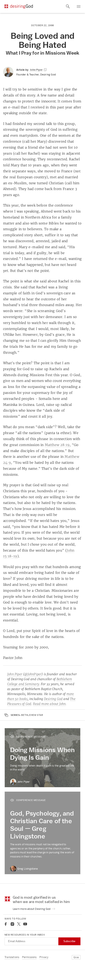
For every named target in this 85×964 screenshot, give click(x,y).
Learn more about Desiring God (32, 909)
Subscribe (69, 941)
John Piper (14, 674)
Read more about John (49, 704)
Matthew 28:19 (57, 445)
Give (76, 957)
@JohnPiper (32, 674)
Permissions (29, 957)
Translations (12, 957)
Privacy (43, 957)
